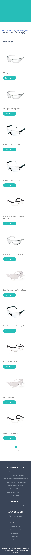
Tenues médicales (15, 489)
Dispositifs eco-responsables (15, 475)
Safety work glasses (10, 361)
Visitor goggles (8, 397)
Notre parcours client (16, 472)
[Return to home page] (12, 11)
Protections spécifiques (15, 485)
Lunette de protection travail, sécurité (13, 217)
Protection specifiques (21, 30)
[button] (9, 78)
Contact (15, 540)
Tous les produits (15, 495)
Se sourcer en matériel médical (15, 506)
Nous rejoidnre (15, 533)
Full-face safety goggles (11, 180)
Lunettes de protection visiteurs (14, 290)
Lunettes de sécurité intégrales (14, 326)
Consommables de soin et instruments (15, 479)
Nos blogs (15, 536)
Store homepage (7, 30)
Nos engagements (15, 530)
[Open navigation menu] (27, 10)
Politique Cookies (15, 550)
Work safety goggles (10, 433)
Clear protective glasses (11, 109)
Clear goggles (8, 73)
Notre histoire (15, 526)
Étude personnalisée (15, 516)
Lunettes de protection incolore (14, 254)
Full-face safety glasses (11, 144)
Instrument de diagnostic (15, 492)
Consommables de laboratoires (15, 482)
